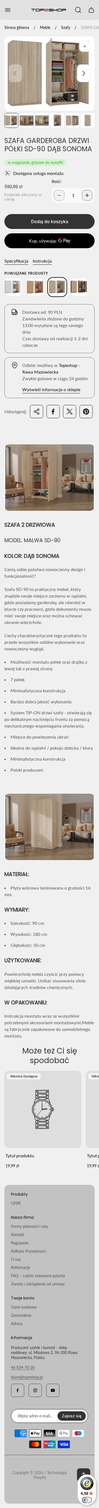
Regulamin (20, 1243)
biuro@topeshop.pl (27, 1377)
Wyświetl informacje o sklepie (51, 389)
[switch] (87, 1500)
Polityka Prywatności (28, 1251)
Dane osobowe (24, 1307)
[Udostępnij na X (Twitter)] (69, 411)
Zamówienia (21, 1315)
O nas (16, 1259)
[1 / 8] (11, 120)
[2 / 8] (27, 120)
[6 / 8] (88, 120)
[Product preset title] (42, 1109)
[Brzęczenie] (84, 46)
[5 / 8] (72, 120)
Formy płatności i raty (29, 1226)
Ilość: (57, 181)
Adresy (17, 1323)
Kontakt (17, 1234)
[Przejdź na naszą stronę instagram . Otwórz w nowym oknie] (35, 1390)
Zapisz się (71, 1416)
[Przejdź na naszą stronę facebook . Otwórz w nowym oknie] (17, 1390)
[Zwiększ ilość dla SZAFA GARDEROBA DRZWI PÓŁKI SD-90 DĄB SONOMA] (87, 195)
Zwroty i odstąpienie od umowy (38, 1284)
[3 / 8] (42, 120)
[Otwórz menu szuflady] (7, 10)
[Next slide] (83, 73)
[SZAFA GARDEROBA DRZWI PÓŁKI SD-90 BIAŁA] (13, 287)
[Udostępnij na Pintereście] (86, 411)
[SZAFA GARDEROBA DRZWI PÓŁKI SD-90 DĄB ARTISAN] (35, 287)
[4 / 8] (57, 120)
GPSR (16, 1203)
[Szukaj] (78, 10)
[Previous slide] (15, 73)
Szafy (65, 27)
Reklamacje (20, 1267)
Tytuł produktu (20, 1155)
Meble (45, 27)
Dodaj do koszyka (49, 221)
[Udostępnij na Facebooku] (53, 411)
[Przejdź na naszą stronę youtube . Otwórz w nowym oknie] (52, 1390)
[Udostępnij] (36, 411)
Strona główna (16, 27)
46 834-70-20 (23, 1367)
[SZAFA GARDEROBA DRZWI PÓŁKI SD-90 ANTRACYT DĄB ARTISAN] (79, 287)
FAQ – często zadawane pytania (38, 1275)
